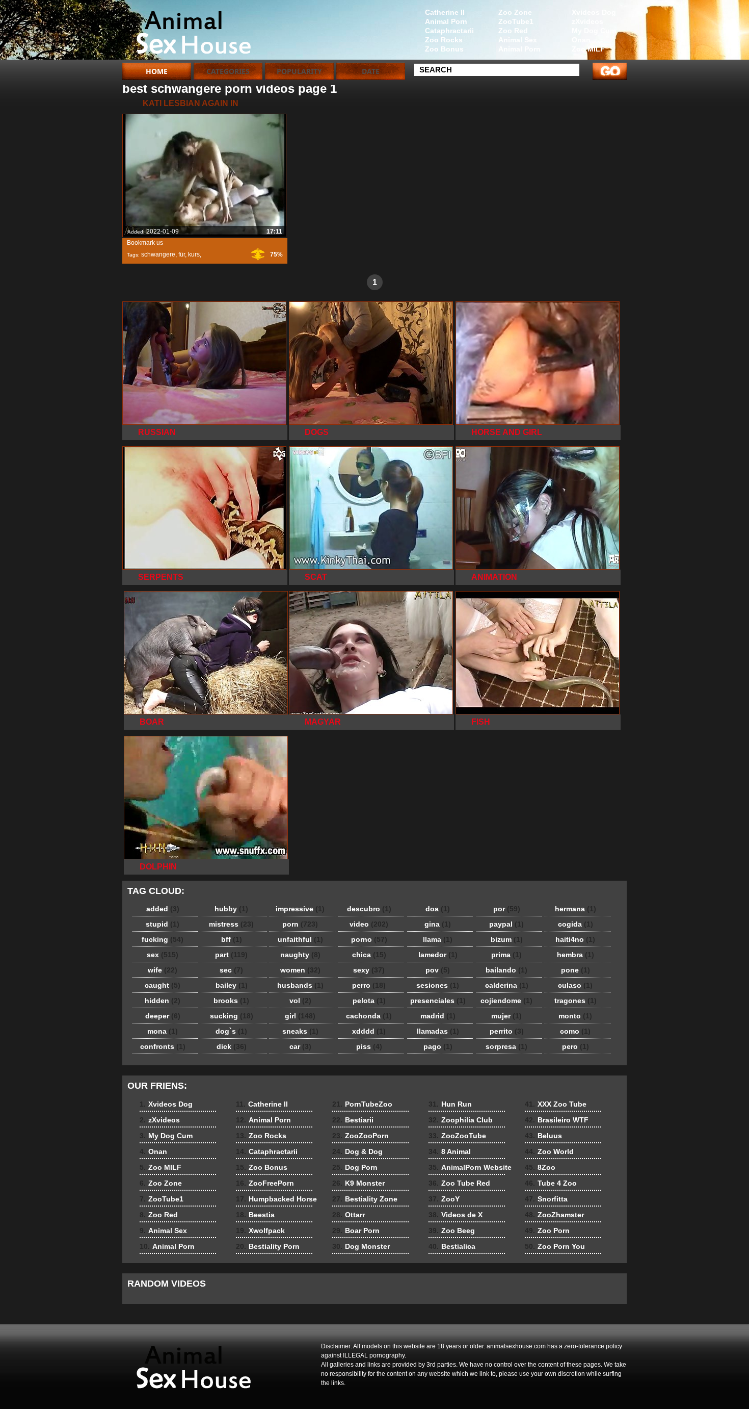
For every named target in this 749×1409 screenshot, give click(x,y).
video (369, 924)
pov (437, 970)
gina (437, 924)
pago (437, 1046)
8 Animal (450, 1151)
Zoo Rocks (444, 40)
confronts (162, 1046)
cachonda (369, 1016)
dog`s (231, 1031)
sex (162, 955)
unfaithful (300, 939)
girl (300, 1016)
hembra (575, 955)
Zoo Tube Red (459, 1183)
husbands (300, 985)
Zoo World (549, 1151)
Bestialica (452, 1246)
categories (228, 71)
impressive (300, 909)
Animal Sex (517, 40)
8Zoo (540, 1167)
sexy (369, 970)
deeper (162, 1016)
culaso (575, 985)
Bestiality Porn (268, 1246)
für (181, 254)
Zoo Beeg (452, 1230)
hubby (231, 909)
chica (369, 955)
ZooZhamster (554, 1215)
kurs (194, 254)
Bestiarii (352, 1120)
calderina (506, 985)
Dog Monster (361, 1246)
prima (506, 955)
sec (231, 970)
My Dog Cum (594, 31)
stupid (162, 924)
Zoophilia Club (461, 1120)
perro (369, 985)
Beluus (543, 1136)
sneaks (300, 1031)
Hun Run (450, 1104)
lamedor (438, 955)
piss (369, 1046)
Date (371, 71)
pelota (369, 1000)
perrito (507, 1031)
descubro (369, 909)
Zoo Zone (515, 12)
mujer (506, 1016)
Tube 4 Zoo (551, 1183)
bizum (507, 939)
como (575, 1031)
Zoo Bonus (444, 49)
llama (437, 939)
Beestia (255, 1215)
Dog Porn (355, 1167)
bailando (506, 970)
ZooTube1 (515, 21)
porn (300, 924)
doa (437, 909)
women (300, 970)
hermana (575, 909)
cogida (575, 924)
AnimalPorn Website (470, 1167)
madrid (438, 1016)
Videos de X (456, 1215)
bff (231, 939)
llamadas (438, 1031)
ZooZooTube (457, 1136)
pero (575, 1046)
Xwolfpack (260, 1230)
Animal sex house (187, 32)
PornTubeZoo (362, 1104)
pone (575, 970)
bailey (232, 985)
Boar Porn (356, 1230)
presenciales (438, 1000)
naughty (300, 955)
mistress (231, 924)
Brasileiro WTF (556, 1120)
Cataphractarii (449, 31)
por (506, 909)
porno (369, 939)
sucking (231, 1016)
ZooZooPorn (360, 1136)
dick (232, 1046)
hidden (162, 1000)
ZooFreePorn (265, 1183)
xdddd (369, 1031)
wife (162, 970)
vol (300, 1000)
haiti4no (575, 939)
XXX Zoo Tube (555, 1104)
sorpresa (506, 1046)
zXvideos (587, 21)
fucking (162, 939)
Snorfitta (546, 1199)
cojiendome (506, 1000)
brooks (231, 1000)
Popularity (299, 71)
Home (157, 71)
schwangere (158, 254)
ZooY (444, 1199)
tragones (575, 1000)
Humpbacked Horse (276, 1199)
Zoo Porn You (555, 1246)
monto (575, 1016)
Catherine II (445, 12)
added (162, 909)
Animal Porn (519, 49)
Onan (581, 40)
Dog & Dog (357, 1151)
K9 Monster (358, 1183)
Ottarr (348, 1215)
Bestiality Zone (364, 1199)
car (300, 1046)
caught (162, 985)
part (231, 955)
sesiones (437, 985)
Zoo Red (513, 31)
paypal (506, 924)
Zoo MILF (588, 49)
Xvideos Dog (594, 12)
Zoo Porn (547, 1230)
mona (162, 1031)
